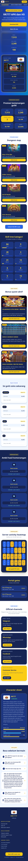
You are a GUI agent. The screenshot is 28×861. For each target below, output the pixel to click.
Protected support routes (6, 835)
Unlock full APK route (14, 227)
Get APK (24, 1)
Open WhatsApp (7, 645)
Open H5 (3, 825)
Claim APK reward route (14, 318)
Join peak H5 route (14, 569)
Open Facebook (7, 661)
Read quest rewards (5, 827)
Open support (7, 677)
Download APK (14, 24)
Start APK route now (14, 854)
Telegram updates (5, 833)
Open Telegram (7, 628)
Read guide (3, 836)
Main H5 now (14, 29)
